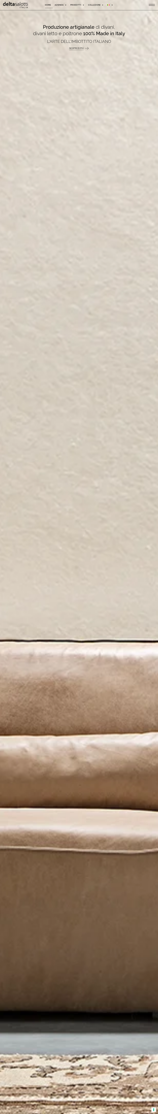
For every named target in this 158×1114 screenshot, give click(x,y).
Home (48, 5)
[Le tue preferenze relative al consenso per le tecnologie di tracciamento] (153, 1109)
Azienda (59, 5)
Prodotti (75, 5)
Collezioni (94, 5)
